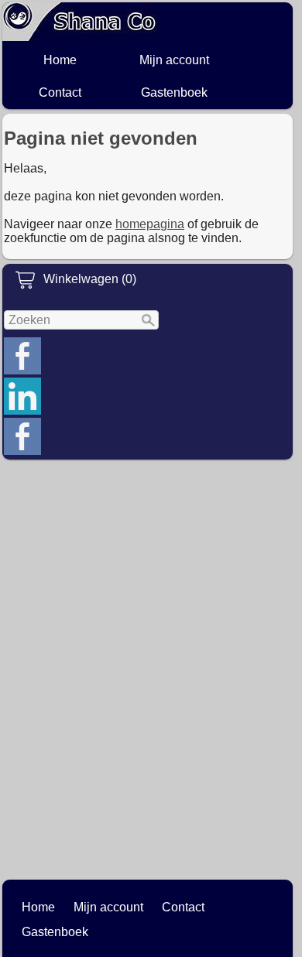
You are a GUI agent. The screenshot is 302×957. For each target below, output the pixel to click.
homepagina (149, 224)
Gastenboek (174, 92)
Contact (60, 92)
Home (60, 60)
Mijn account (174, 60)
